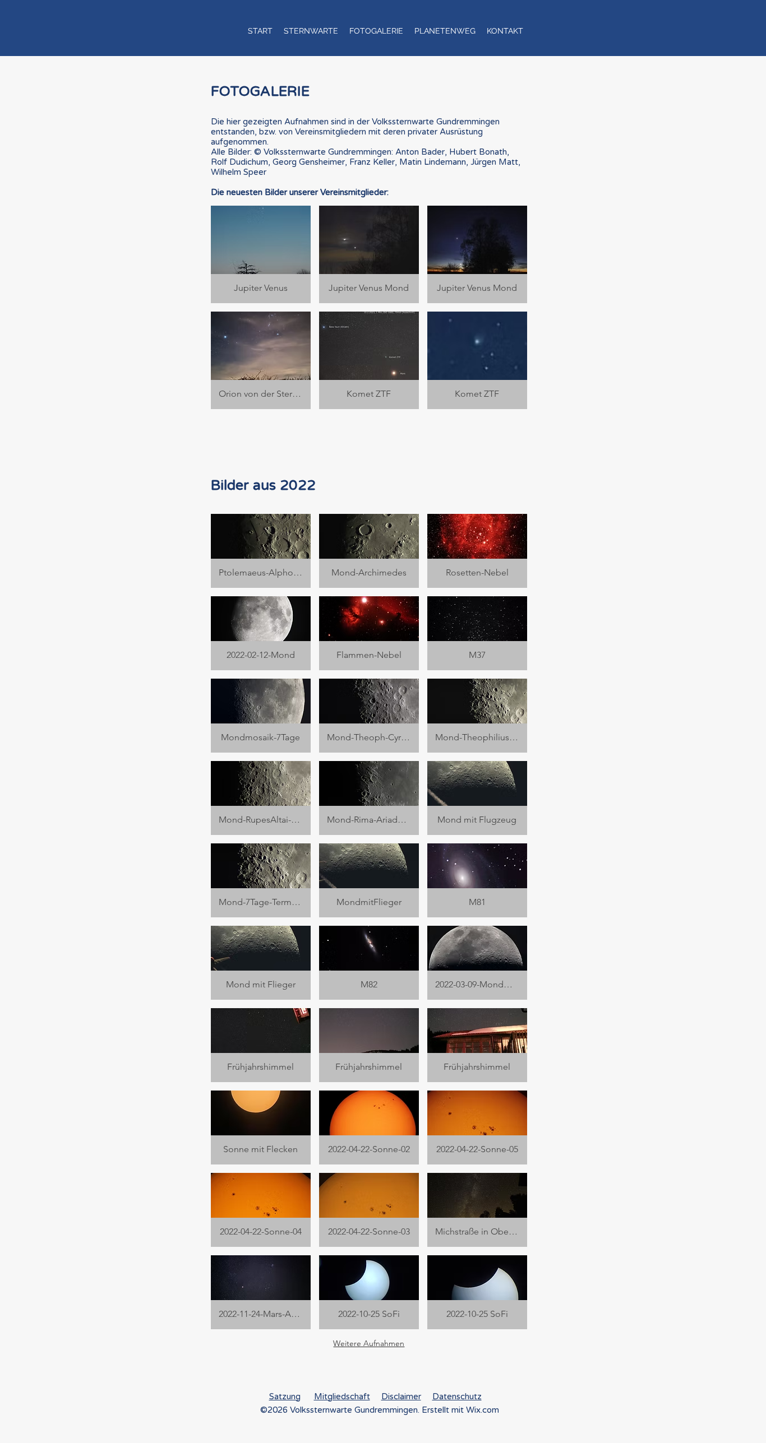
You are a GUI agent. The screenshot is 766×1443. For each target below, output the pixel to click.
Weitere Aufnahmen (368, 1343)
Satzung (285, 1396)
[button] (311, 30)
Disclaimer (401, 1396)
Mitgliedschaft (342, 1396)
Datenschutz (457, 1396)
